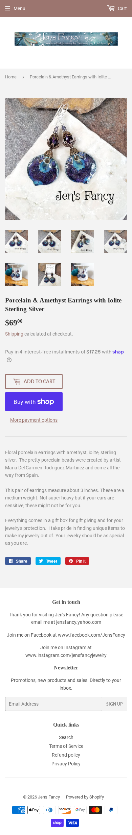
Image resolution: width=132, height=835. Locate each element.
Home (11, 76)
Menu (19, 8)
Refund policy (66, 755)
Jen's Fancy (49, 797)
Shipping (14, 334)
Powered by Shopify (85, 797)
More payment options (34, 420)
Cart (122, 8)
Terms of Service (66, 746)
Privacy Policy (66, 763)
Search (66, 737)
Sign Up (114, 704)
